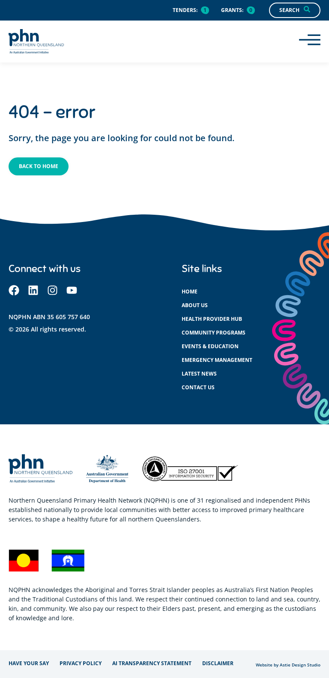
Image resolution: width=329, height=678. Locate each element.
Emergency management (217, 360)
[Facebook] (14, 290)
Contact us (198, 387)
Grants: (232, 10)
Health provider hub (212, 319)
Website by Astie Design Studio (288, 665)
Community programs (213, 332)
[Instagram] (52, 290)
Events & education (210, 346)
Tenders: (185, 10)
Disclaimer (217, 663)
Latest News (199, 373)
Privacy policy (81, 663)
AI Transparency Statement (151, 663)
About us (195, 305)
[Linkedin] (33, 290)
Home (189, 291)
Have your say (29, 663)
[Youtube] (71, 290)
